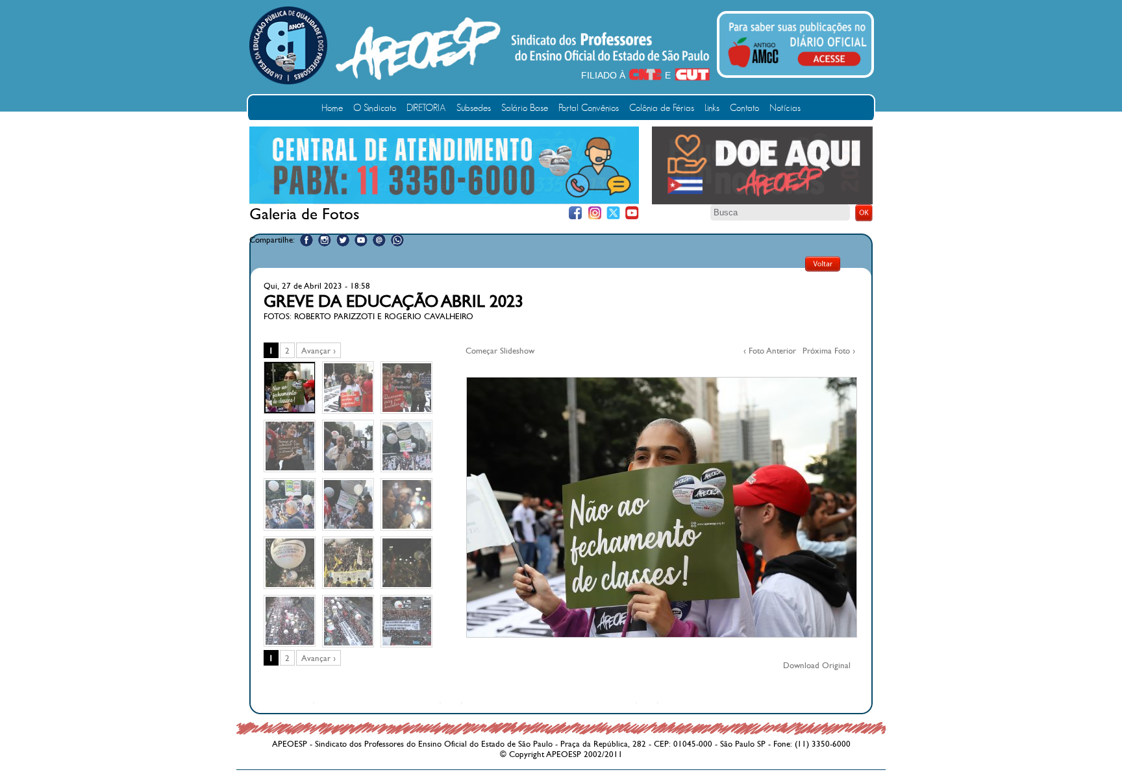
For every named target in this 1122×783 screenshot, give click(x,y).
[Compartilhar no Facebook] (306, 240)
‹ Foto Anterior (769, 351)
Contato (744, 108)
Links (711, 108)
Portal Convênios (588, 108)
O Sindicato (374, 108)
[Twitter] (613, 213)
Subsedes (473, 108)
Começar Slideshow (500, 351)
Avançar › (318, 351)
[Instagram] (594, 213)
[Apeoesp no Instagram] (324, 240)
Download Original (817, 665)
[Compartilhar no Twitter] (342, 240)
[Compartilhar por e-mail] (379, 240)
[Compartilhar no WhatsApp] (397, 240)
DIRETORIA (426, 108)
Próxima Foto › (829, 351)
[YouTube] (632, 213)
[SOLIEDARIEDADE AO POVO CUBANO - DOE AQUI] (762, 202)
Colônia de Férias (661, 108)
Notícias (785, 108)
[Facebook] (575, 213)
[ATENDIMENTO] (444, 201)
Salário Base (524, 108)
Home (332, 108)
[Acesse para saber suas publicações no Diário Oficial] (797, 69)
